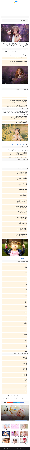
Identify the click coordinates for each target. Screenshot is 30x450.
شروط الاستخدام (7, 448)
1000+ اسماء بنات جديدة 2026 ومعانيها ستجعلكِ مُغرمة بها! (18, 258)
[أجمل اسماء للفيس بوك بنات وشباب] (6, 433)
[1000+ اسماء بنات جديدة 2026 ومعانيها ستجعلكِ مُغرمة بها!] (15, 426)
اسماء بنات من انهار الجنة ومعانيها (6, 443)
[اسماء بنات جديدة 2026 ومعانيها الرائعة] (24, 426)
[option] (15, 412)
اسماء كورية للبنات (15, 412)
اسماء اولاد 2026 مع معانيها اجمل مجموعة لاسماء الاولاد (18, 144)
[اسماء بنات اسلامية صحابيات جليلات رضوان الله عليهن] (24, 440)
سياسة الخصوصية (11, 448)
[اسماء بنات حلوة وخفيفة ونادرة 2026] (6, 426)
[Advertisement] (15, 9)
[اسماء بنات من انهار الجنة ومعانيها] (6, 440)
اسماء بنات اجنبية (17, 436)
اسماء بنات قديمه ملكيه (16, 443)
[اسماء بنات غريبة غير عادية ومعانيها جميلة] (24, 433)
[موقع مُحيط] (15, 1)
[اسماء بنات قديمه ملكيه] (15, 440)
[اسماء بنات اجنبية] (15, 433)
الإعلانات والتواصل (3, 448)
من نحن (14, 448)
